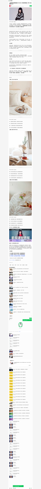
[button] (11, 488)
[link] (13, 488)
